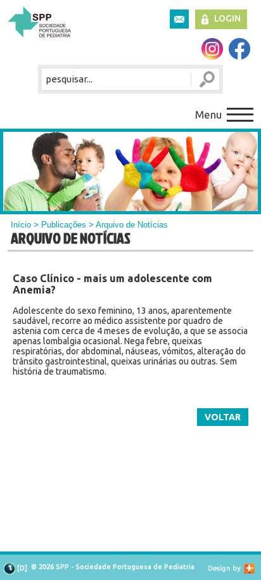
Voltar (223, 417)
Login (227, 18)
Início (21, 224)
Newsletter (179, 19)
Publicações (63, 224)
